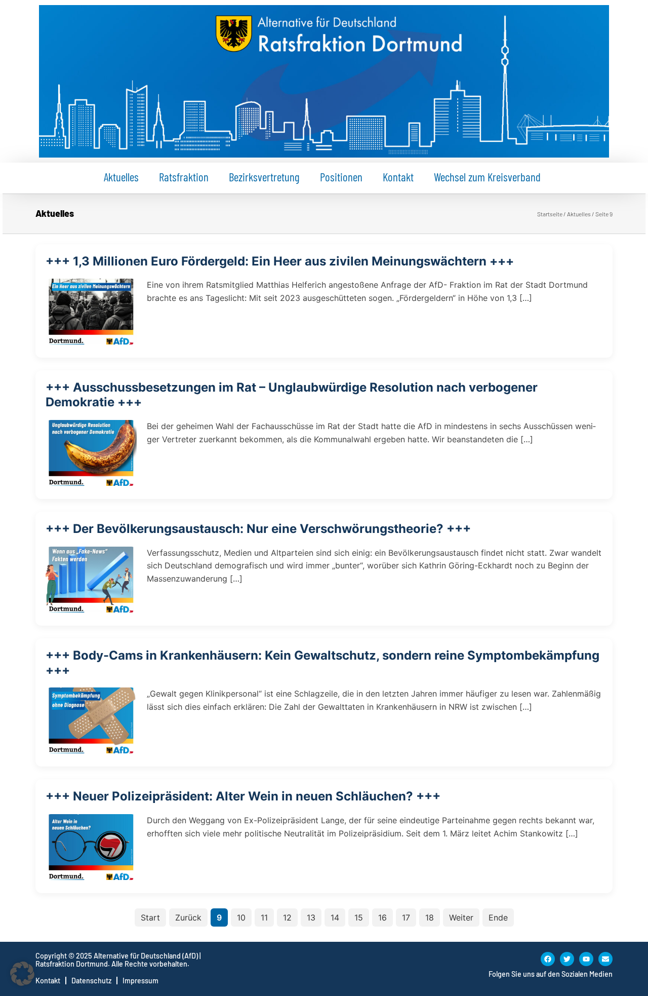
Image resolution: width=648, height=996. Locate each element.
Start (150, 917)
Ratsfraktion (184, 177)
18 (429, 917)
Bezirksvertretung (264, 177)
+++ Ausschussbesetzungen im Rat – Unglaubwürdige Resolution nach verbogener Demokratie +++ (292, 394)
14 (335, 917)
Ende (498, 917)
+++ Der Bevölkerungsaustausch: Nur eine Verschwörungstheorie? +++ (258, 528)
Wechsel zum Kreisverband (487, 177)
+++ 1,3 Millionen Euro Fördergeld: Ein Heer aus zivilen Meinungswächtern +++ (280, 261)
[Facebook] (548, 959)
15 (358, 917)
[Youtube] (586, 959)
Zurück (188, 917)
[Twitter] (567, 959)
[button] (22, 973)
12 (287, 917)
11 (264, 917)
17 (406, 917)
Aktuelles (121, 177)
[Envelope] (605, 959)
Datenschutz (91, 980)
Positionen (341, 177)
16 (382, 917)
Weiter (461, 917)
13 (311, 917)
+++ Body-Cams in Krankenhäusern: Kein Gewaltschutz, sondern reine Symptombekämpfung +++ (322, 662)
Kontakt (398, 177)
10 (241, 917)
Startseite (549, 213)
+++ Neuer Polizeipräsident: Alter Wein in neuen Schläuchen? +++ (243, 796)
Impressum (140, 980)
